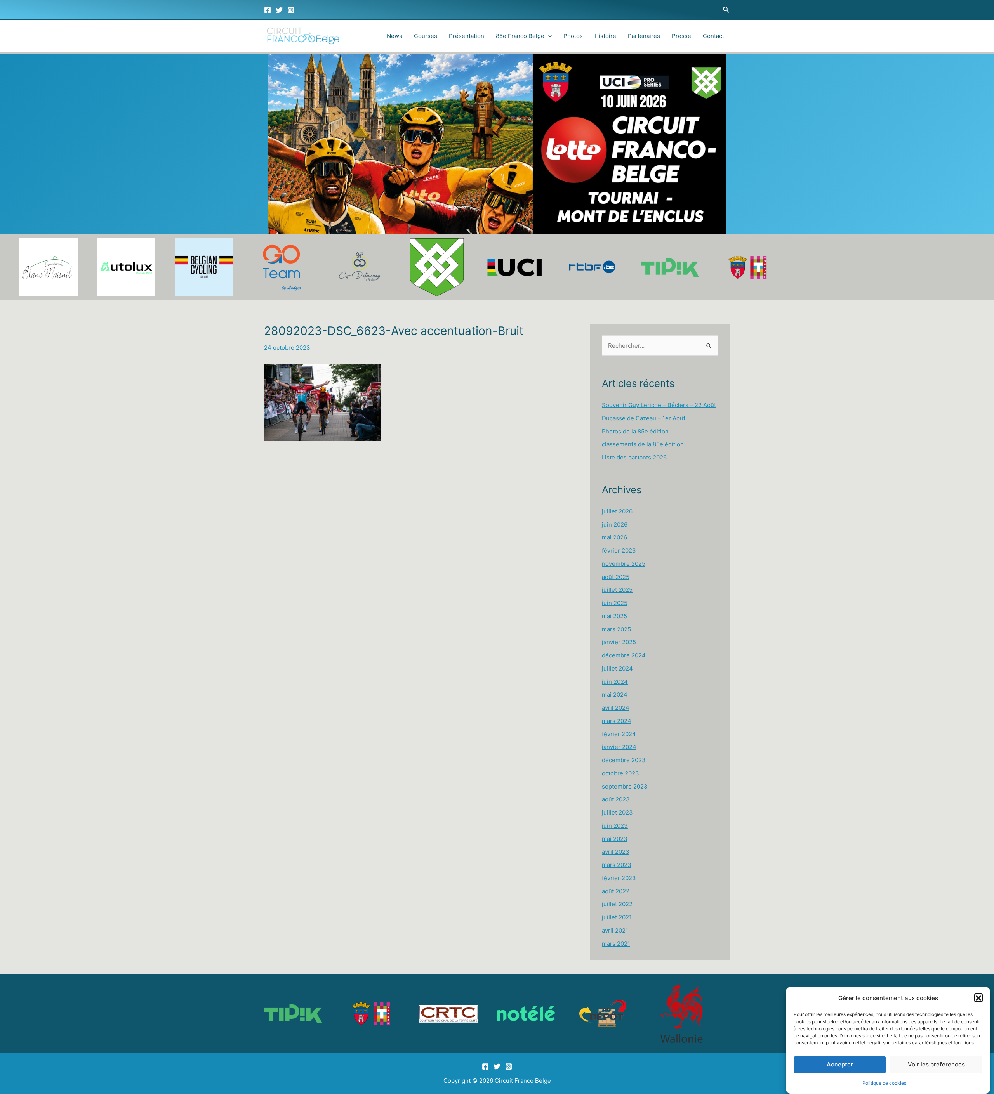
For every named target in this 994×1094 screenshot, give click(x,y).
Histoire (605, 36)
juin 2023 (615, 825)
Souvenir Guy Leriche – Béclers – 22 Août (659, 405)
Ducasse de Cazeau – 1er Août (643, 418)
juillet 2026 (617, 511)
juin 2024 (615, 681)
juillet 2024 (617, 668)
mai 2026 (614, 537)
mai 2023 (614, 839)
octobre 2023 (620, 773)
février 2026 (619, 550)
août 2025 (615, 577)
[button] (978, 998)
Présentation (466, 36)
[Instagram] (290, 10)
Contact (713, 36)
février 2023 (619, 878)
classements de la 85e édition (643, 444)
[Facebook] (267, 10)
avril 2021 (615, 930)
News (394, 36)
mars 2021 (616, 943)
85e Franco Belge (520, 36)
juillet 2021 (617, 917)
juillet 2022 (617, 904)
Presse (681, 36)
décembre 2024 (624, 655)
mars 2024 (616, 721)
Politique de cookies (884, 1083)
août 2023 (616, 799)
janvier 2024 (619, 747)
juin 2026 (614, 524)
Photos (573, 36)
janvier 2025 (619, 642)
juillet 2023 (617, 812)
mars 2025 (616, 629)
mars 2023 (616, 865)
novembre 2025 (623, 563)
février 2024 (619, 734)
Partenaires (644, 36)
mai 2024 (614, 694)
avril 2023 (615, 851)
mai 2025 (614, 616)
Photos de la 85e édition (635, 431)
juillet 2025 (617, 589)
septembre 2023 (625, 786)
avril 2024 (615, 707)
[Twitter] (279, 10)
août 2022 (615, 891)
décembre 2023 (624, 760)
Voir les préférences (936, 1064)
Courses (425, 36)
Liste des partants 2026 (634, 457)
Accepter (840, 1064)
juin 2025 (614, 603)
